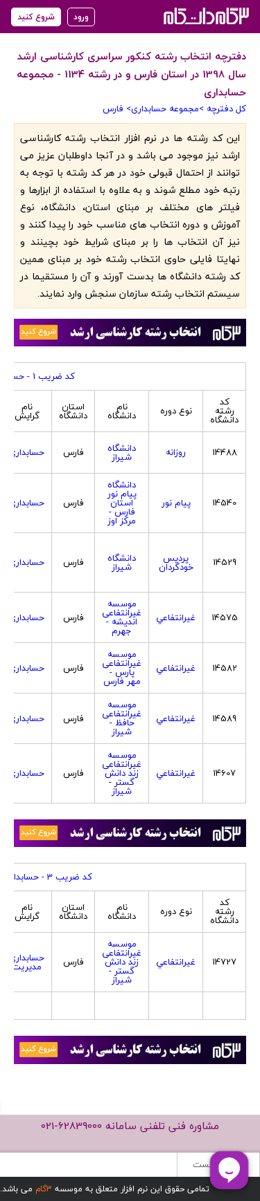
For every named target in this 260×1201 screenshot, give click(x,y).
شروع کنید (36, 17)
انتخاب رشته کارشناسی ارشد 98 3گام (205, 15)
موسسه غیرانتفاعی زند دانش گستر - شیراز (121, 773)
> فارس (117, 108)
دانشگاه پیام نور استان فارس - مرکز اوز (122, 502)
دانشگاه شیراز (121, 452)
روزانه (176, 452)
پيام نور (176, 502)
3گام (43, 1189)
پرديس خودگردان (176, 562)
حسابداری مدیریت (26, 962)
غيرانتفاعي (176, 617)
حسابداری (26, 452)
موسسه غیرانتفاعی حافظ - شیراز (121, 718)
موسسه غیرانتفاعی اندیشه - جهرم (121, 617)
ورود (81, 17)
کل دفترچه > (222, 108)
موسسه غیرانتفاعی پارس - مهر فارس (121, 667)
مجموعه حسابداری (165, 108)
